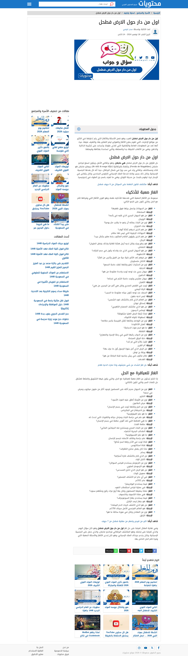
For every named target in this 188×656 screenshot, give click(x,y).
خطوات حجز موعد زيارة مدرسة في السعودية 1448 (52, 321)
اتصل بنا (39, 647)
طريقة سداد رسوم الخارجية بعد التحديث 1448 (50, 293)
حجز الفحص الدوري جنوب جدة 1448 (52, 314)
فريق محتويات (63, 654)
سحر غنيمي (128, 29)
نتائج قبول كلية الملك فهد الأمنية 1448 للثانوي (50, 256)
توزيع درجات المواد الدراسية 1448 (53, 243)
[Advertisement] (116, 103)
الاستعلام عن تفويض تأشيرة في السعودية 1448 (53, 284)
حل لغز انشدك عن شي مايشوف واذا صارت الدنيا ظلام (122, 365)
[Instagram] (139, 648)
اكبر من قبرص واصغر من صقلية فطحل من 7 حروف (124, 521)
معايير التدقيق (37, 654)
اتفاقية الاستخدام (36, 651)
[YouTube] (145, 648)
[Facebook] (158, 648)
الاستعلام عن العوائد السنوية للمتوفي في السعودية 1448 (50, 275)
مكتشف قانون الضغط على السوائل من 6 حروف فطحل (122, 184)
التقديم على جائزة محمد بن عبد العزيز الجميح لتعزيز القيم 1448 (51, 265)
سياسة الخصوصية (61, 651)
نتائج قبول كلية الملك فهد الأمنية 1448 (50, 249)
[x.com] (152, 648)
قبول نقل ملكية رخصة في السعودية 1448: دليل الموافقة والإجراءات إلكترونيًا (51, 305)
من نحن (66, 647)
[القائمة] (29, 4)
